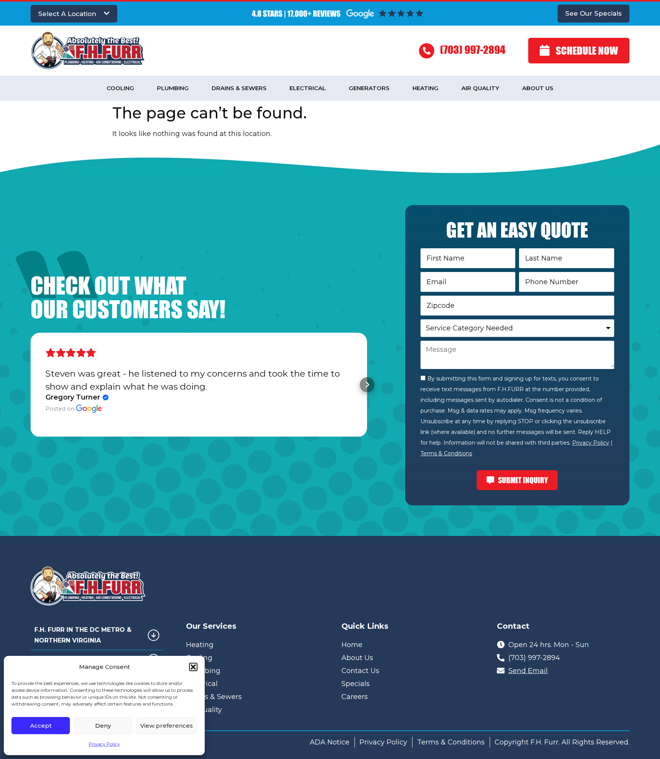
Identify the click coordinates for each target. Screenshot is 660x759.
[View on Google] (89, 408)
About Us (537, 88)
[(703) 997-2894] (426, 50)
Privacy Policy (104, 744)
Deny (103, 725)
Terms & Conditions (446, 453)
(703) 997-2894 (472, 49)
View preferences (166, 725)
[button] (193, 667)
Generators (369, 88)
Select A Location (67, 14)
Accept (41, 725)
